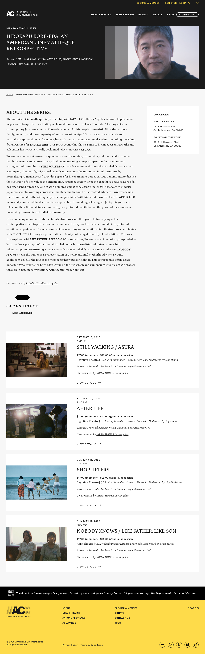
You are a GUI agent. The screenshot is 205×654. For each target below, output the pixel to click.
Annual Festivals (74, 618)
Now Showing (101, 14)
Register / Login (176, 3)
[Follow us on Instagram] (171, 645)
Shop (170, 14)
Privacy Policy (70, 645)
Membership (125, 14)
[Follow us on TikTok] (196, 645)
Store (192, 608)
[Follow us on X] (179, 645)
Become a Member (148, 3)
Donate (119, 613)
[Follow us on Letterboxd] (162, 645)
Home (9, 94)
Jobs (118, 623)
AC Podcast (187, 14)
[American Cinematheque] (22, 13)
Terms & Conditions (91, 645)
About (157, 14)
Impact (143, 14)
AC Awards (69, 623)
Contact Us (122, 618)
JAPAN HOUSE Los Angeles (42, 283)
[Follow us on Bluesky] (187, 645)
